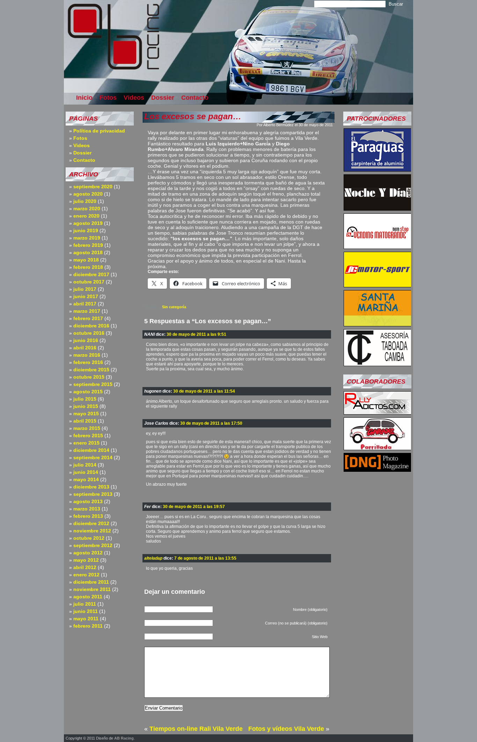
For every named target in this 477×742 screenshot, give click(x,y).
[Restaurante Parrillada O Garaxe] (377, 448)
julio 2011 (84, 604)
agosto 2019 (88, 223)
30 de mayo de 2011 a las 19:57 (194, 506)
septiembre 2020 (92, 186)
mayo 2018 (86, 260)
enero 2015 (86, 443)
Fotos (108, 97)
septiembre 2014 (92, 457)
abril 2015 (84, 421)
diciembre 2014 (91, 450)
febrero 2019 (88, 245)
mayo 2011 (85, 618)
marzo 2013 (86, 509)
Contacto (194, 97)
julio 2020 (84, 201)
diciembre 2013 (91, 487)
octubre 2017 (88, 282)
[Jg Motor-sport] (377, 285)
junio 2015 (85, 406)
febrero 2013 (88, 516)
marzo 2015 (86, 428)
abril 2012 (84, 567)
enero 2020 (86, 216)
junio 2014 (85, 472)
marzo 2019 (86, 238)
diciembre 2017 (91, 274)
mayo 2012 (86, 560)
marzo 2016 (86, 355)
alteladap (153, 558)
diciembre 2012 (91, 523)
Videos (134, 97)
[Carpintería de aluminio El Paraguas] (377, 169)
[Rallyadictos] (377, 412)
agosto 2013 (88, 501)
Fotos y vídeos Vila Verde (286, 728)
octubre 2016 (88, 333)
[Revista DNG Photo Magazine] (377, 469)
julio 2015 (84, 399)
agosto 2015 (88, 391)
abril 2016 (84, 347)
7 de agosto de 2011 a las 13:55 (205, 558)
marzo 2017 (86, 311)
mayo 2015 (86, 413)
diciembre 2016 (91, 325)
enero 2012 (86, 574)
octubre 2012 (88, 538)
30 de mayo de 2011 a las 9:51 (196, 334)
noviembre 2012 (92, 530)
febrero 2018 (88, 267)
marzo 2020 (86, 208)
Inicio (84, 97)
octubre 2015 (88, 377)
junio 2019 (85, 230)
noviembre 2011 (92, 589)
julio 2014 (84, 465)
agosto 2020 (88, 194)
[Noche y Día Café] (377, 208)
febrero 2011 (88, 626)
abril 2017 (84, 303)
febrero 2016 (88, 362)
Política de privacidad (99, 131)
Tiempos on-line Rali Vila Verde (196, 728)
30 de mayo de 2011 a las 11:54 (204, 391)
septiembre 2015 (92, 384)
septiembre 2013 (92, 494)
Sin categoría (174, 307)
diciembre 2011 (91, 582)
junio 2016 (85, 340)
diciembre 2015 (91, 369)
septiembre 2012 (92, 545)
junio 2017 (85, 296)
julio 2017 (84, 289)
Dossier (162, 97)
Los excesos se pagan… (192, 116)
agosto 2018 (88, 252)
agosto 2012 (88, 552)
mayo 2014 (86, 479)
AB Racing (124, 738)
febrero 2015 (88, 435)
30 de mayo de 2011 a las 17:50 (211, 423)
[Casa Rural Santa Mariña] (377, 324)
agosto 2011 (87, 596)
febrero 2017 (88, 318)
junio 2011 (85, 611)
